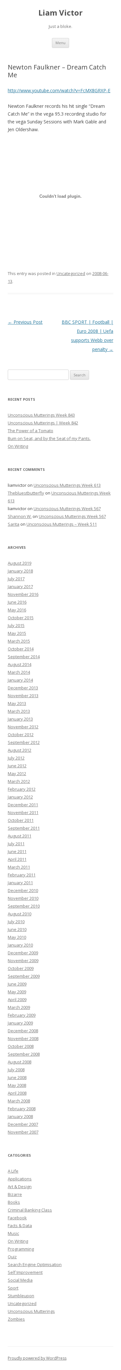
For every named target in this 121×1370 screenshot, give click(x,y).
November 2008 (23, 1038)
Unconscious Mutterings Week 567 (67, 508)
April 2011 (17, 859)
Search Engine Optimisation (35, 1264)
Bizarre (15, 1194)
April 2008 (17, 1093)
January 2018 (20, 571)
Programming (21, 1249)
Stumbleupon (21, 1296)
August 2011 (19, 836)
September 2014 (24, 657)
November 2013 (23, 695)
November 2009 (23, 960)
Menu (60, 42)
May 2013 (17, 703)
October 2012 (21, 734)
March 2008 (19, 1101)
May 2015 (17, 633)
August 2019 (19, 563)
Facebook (17, 1218)
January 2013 (20, 719)
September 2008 (24, 1054)
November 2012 (23, 727)
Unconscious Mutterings (31, 1311)
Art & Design (20, 1186)
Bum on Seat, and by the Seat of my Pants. (49, 438)
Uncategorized (70, 273)
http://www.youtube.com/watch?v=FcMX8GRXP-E (59, 90)
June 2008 (17, 1077)
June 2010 (17, 929)
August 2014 (19, 664)
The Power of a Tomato (30, 431)
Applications (20, 1179)
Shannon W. (20, 516)
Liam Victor (60, 13)
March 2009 (19, 1007)
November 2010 (23, 898)
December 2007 (23, 1124)
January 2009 (20, 1023)
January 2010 (20, 945)
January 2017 (20, 586)
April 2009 (17, 999)
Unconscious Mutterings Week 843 (41, 415)
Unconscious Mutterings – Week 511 (61, 524)
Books (14, 1202)
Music (13, 1233)
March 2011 (19, 867)
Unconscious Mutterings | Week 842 (43, 423)
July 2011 (16, 844)
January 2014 (20, 680)
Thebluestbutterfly (26, 493)
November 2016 (23, 594)
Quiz (12, 1257)
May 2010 (17, 937)
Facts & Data (20, 1225)
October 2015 (21, 618)
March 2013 (19, 711)
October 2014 (21, 649)
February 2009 (21, 1015)
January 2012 (20, 797)
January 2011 (20, 883)
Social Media (20, 1280)
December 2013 (23, 688)
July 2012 (16, 758)
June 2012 (17, 766)
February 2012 (21, 789)
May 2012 (17, 773)
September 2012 (24, 742)
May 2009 (17, 992)
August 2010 (19, 914)
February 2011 (21, 875)
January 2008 (20, 1116)
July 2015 (16, 625)
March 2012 (19, 781)
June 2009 (17, 984)
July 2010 (16, 921)
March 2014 (19, 672)
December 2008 (23, 1031)
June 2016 (17, 602)
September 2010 (24, 906)
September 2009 (24, 976)
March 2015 (19, 641)
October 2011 (21, 820)
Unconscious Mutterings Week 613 (67, 485)
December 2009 (23, 953)
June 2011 (17, 851)
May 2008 (17, 1085)
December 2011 (23, 805)
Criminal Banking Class (30, 1210)
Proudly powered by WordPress (37, 1358)
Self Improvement (25, 1272)
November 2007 (23, 1132)
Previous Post (25, 322)
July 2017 (16, 579)
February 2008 (21, 1109)
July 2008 (16, 1070)
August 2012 (19, 750)
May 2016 (17, 610)
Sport (13, 1288)
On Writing (18, 446)
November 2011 (23, 812)
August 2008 (19, 1062)
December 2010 (23, 890)
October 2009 (21, 968)
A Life (13, 1171)
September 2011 (24, 828)
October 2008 (21, 1046)
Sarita (13, 524)
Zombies (16, 1319)
